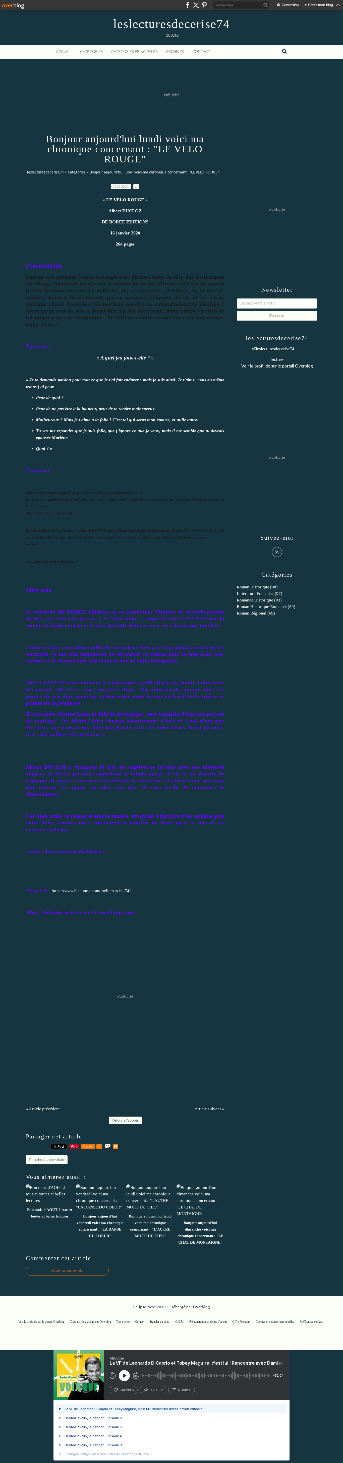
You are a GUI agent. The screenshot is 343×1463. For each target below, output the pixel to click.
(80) (266, 606)
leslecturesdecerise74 (171, 24)
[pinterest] (204, 5)
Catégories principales (134, 52)
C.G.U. (179, 1321)
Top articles (123, 1321)
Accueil (64, 52)
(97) (259, 593)
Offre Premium (241, 1321)
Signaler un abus (159, 1321)
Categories (77, 172)
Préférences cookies (311, 1321)
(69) (256, 613)
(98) (257, 587)
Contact (201, 52)
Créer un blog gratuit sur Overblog (90, 1321)
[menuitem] (63, 52)
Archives (175, 52)
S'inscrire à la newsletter (46, 1160)
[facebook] (188, 5)
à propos (184, 1389)
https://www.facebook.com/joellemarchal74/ (91, 890)
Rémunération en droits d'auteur (208, 1321)
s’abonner (127, 1389)
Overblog (201, 1307)
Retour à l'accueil (125, 1120)
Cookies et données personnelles (275, 1321)
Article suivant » (209, 1109)
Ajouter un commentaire (67, 1270)
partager (156, 1389)
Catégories (91, 52)
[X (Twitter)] (196, 5)
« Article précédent (43, 1109)
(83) (259, 600)
